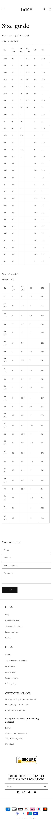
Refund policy (10, 684)
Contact (8, 638)
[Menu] (3, 9)
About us (8, 654)
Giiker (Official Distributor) (16, 660)
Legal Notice (10, 666)
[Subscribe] (45, 786)
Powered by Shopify (31, 818)
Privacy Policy (10, 672)
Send (10, 590)
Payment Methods (12, 620)
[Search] (44, 9)
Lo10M (23, 818)
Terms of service (11, 678)
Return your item (12, 632)
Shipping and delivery (13, 626)
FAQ (7, 614)
